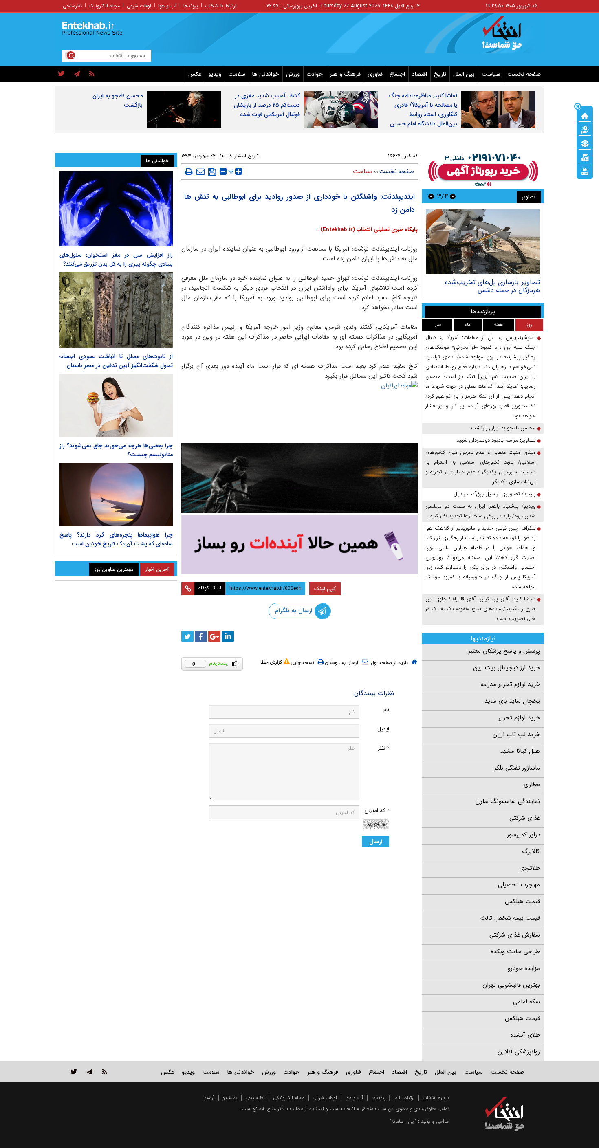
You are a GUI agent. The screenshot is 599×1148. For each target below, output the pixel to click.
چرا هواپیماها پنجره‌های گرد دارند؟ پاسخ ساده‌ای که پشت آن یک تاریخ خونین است (116, 539)
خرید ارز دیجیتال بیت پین (506, 668)
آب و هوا (167, 6)
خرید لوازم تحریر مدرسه (510, 684)
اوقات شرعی (139, 6)
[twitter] (61, 74)
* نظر (383, 748)
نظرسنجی (72, 6)
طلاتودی (529, 868)
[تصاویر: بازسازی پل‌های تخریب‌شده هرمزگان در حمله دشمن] (483, 241)
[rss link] (104, 1071)
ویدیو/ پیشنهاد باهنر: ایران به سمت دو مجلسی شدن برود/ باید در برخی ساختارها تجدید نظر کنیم (480, 511)
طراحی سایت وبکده (515, 952)
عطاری (532, 785)
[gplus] (214, 636)
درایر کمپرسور (523, 835)
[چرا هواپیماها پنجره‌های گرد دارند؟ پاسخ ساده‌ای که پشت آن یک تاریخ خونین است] (116, 494)
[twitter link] (74, 1071)
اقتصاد (419, 74)
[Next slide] (431, 196)
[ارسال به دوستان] (200, 171)
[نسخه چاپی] (189, 171)
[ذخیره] (212, 171)
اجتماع (397, 74)
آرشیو (209, 1098)
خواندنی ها (265, 74)
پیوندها (190, 6)
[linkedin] (228, 636)
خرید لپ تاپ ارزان (516, 734)
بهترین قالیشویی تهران (511, 985)
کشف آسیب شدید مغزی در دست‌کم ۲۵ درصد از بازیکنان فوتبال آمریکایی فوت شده (267, 105)
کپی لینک (325, 588)
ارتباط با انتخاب (220, 6)
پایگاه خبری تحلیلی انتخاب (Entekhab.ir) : (367, 229)
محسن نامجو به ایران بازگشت (117, 100)
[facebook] (201, 636)
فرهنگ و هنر (345, 74)
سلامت (236, 74)
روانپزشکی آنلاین (519, 1052)
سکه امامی (526, 1002)
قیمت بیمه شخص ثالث (510, 918)
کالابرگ (531, 851)
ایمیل (383, 729)
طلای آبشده (525, 1035)
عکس (194, 74)
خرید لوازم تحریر (519, 718)
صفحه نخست (524, 74)
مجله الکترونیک (104, 6)
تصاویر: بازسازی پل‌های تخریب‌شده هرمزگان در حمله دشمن (492, 286)
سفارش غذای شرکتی (514, 935)
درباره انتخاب (436, 1098)
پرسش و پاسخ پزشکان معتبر (504, 651)
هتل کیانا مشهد (520, 751)
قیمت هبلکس (522, 901)
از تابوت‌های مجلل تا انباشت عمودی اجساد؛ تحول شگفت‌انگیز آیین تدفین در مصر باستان (116, 361)
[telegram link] (89, 1071)
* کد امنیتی (376, 810)
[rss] (91, 74)
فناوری (375, 74)
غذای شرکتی (524, 818)
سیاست (491, 74)
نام (386, 710)
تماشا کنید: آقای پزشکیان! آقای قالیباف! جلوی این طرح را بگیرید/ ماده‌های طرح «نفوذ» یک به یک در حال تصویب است (480, 609)
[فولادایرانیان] (299, 410)
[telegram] (77, 74)
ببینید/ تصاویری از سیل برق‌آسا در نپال (494, 494)
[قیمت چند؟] (585, 129)
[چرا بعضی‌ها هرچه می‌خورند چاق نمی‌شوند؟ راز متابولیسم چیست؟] (116, 405)
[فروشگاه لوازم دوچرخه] (299, 478)
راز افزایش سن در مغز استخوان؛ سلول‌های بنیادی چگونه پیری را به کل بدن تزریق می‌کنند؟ (116, 259)
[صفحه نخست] (585, 115)
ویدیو (214, 74)
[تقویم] (585, 157)
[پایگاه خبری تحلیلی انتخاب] (508, 37)
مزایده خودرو (524, 968)
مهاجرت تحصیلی (519, 885)
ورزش (293, 74)
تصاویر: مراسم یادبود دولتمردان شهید (495, 440)
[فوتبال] (585, 143)
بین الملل (464, 74)
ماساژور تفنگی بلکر (517, 768)
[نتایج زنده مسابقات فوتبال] (585, 171)
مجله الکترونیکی (288, 1098)
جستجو (229, 1098)
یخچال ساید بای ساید (512, 701)
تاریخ (440, 74)
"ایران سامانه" (403, 1121)
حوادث (315, 74)
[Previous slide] (453, 196)
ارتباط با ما (404, 1098)
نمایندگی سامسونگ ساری (507, 801)
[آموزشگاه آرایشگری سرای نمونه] (299, 544)
